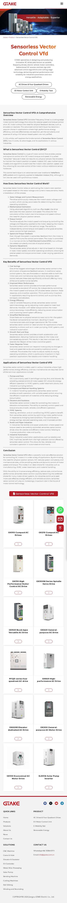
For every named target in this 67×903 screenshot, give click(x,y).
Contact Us (7, 839)
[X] (50, 803)
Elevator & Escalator (11, 859)
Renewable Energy (33, 97)
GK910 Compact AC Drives (18, 533)
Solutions (7, 826)
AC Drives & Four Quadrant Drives (33, 84)
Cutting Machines (10, 881)
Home (5, 37)
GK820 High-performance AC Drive (49, 680)
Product (12, 37)
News (5, 834)
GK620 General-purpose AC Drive (49, 631)
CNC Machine (8, 851)
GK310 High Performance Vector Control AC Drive (18, 584)
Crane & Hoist (8, 855)
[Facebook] (45, 803)
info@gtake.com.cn (46, 855)
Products (6, 822)
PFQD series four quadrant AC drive (18, 680)
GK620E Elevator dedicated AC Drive (18, 728)
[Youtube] (56, 803)
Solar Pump (8, 872)
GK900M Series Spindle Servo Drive (48, 582)
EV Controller (8, 864)
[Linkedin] (62, 803)
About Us (7, 830)
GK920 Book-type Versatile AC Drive (18, 631)
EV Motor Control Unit (23, 91)
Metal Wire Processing (12, 868)
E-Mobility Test (46, 91)
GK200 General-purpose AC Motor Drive (49, 728)
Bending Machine (10, 876)
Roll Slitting (8, 885)
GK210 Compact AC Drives (49, 533)
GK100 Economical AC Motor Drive (18, 777)
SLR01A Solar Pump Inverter (49, 777)
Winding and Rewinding (13, 889)
